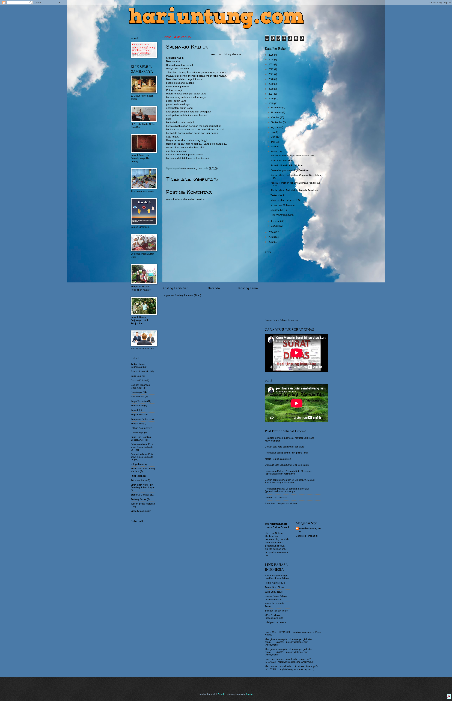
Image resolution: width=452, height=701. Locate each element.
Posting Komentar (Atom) (188, 295)
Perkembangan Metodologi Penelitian (289, 170)
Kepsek (134, 410)
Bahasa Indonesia (140, 371)
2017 (271, 94)
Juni (273, 137)
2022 (271, 69)
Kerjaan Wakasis (139, 414)
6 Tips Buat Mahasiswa (282, 205)
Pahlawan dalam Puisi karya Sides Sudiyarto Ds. (142, 447)
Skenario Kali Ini (278, 210)
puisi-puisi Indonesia (275, 622)
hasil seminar (137, 396)
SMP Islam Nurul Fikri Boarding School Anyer (142, 486)
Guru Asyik (136, 392)
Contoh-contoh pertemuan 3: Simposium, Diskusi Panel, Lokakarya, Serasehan (290, 481)
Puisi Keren (136, 476)
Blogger (249, 694)
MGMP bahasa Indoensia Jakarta (274, 616)
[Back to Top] (449, 697)
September (277, 122)
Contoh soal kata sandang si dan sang (284, 446)
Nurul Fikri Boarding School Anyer (141, 438)
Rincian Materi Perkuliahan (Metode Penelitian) (294, 190)
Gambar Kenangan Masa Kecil (140, 386)
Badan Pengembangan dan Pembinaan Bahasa (277, 577)
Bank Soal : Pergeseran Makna (281, 503)
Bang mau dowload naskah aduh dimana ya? (288, 659)
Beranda (214, 288)
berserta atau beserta (276, 497)
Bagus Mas (270, 632)
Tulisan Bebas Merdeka (143, 503)
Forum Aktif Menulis (275, 582)
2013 (271, 237)
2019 (271, 84)
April (273, 146)
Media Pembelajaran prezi (278, 459)
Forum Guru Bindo (274, 587)
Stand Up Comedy (140, 494)
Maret (274, 151)
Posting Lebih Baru (175, 288)
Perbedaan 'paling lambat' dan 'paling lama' (286, 452)
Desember (276, 107)
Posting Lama (248, 288)
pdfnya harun (137, 464)
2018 (271, 89)
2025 (271, 54)
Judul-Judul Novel (274, 591)
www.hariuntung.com (310, 530)
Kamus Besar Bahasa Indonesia (281, 320)
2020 (271, 79)
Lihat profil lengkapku (306, 536)
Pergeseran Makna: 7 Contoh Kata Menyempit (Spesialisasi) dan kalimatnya (288, 472)
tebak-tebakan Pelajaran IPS (285, 200)
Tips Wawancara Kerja (281, 214)
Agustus (275, 127)
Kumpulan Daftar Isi (141, 419)
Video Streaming (139, 511)
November (276, 112)
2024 (271, 59)
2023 (271, 64)
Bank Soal (136, 376)
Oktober (275, 117)
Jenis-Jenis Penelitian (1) (283, 160)
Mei (273, 142)
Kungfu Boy (137, 423)
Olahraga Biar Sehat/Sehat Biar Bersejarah (287, 465)
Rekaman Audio (139, 480)
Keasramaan (137, 405)
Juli (273, 132)
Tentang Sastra (138, 499)
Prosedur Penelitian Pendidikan (286, 165)
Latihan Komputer (140, 428)
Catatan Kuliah (138, 380)
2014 (271, 232)
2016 (271, 98)
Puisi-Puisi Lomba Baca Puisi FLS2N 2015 (292, 155)
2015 (271, 103)
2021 (271, 74)
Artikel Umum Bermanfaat (138, 365)
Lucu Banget (137, 432)
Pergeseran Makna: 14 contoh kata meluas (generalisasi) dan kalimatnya (287, 490)
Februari (275, 221)
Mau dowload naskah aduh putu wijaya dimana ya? (291, 666)
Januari (275, 226)
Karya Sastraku (139, 401)
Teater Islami (277, 195)
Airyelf (221, 694)
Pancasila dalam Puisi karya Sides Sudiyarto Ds (142, 457)
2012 (271, 242)
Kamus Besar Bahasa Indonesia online (276, 597)
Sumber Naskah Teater (276, 610)
